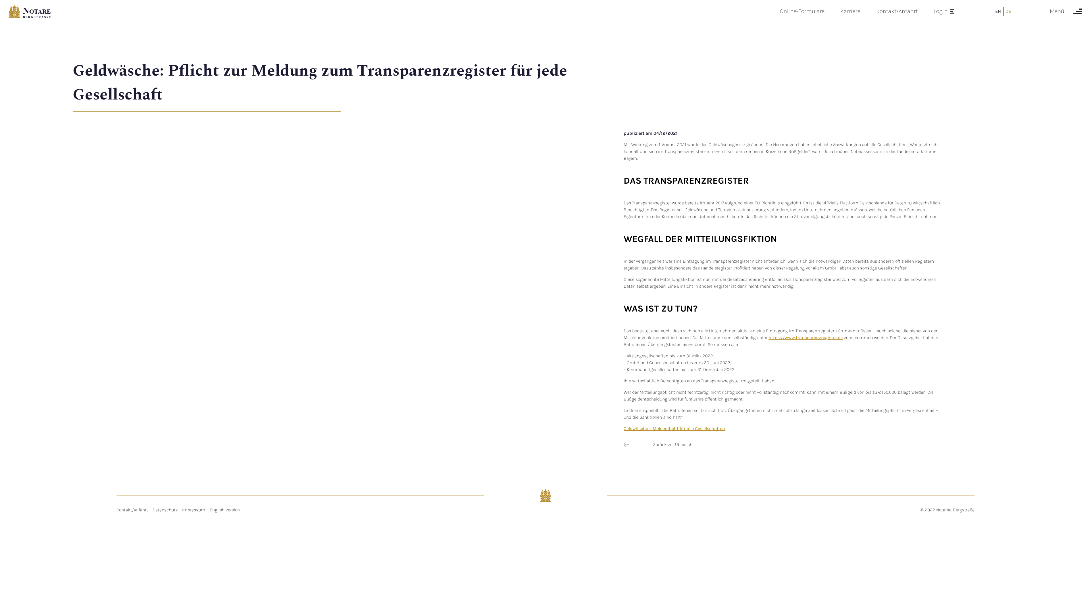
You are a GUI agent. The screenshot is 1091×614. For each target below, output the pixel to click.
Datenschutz (165, 510)
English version (225, 510)
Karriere (850, 11)
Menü (1057, 11)
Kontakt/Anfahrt (897, 11)
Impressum (193, 510)
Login (941, 11)
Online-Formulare (802, 11)
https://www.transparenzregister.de (806, 337)
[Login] (952, 11)
